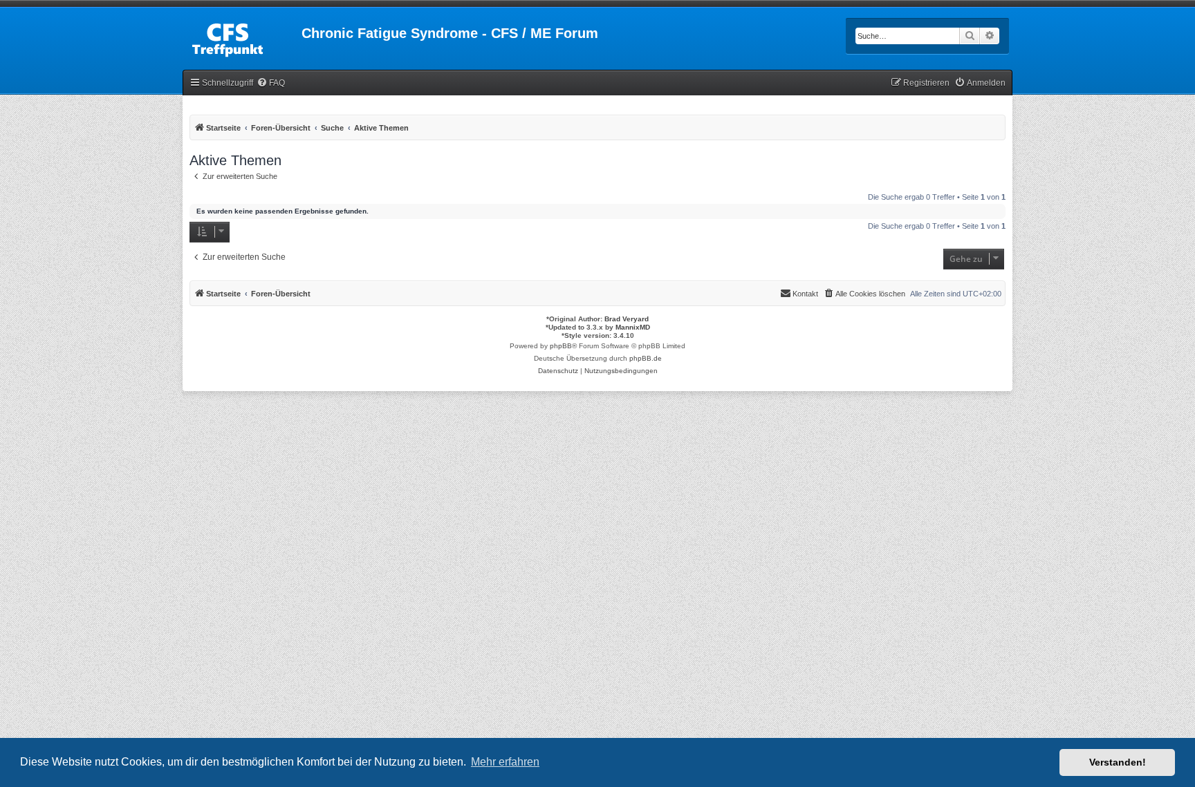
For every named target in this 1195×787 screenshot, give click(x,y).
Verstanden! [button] (1117, 762)
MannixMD (632, 327)
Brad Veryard (626, 319)
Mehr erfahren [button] (505, 762)
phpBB (561, 346)
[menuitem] (271, 83)
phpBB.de (645, 358)
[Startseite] (242, 37)
